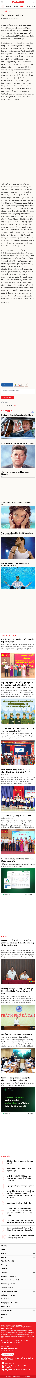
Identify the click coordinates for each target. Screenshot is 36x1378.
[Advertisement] (18, 324)
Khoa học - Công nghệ (8, 1276)
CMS (15, 1376)
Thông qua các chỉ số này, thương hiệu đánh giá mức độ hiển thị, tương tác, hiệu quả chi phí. (18, 865)
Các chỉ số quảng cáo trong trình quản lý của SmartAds (17, 860)
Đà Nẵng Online (9, 1363)
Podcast (4, 1314)
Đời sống (4, 1265)
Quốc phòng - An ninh (8, 1284)
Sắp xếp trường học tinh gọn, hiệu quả (20, 1186)
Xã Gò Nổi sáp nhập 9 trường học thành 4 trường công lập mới (21, 1236)
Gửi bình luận (7, 397)
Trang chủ (4, 11)
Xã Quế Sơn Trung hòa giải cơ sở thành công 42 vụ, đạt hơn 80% (17, 729)
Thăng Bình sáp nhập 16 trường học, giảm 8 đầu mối (16, 816)
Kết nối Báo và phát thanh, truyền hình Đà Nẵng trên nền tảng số (17, 1359)
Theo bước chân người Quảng (11, 1280)
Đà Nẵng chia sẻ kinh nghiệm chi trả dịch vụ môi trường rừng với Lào (16, 1035)
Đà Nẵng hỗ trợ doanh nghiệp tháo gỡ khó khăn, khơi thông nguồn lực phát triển (17, 991)
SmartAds (7, 894)
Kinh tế (28, 6)
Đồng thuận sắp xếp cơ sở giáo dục (19, 1203)
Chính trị (15, 6)
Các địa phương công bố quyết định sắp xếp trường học (17, 640)
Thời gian (8, 405)
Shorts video (5, 1318)
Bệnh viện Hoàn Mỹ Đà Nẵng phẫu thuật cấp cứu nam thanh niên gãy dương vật (19, 1178)
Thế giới (4, 1272)
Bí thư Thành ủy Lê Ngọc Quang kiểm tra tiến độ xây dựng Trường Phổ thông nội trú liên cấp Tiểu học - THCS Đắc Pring (21, 1194)
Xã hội (22, 6)
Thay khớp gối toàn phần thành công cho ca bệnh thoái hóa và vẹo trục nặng (20, 1221)
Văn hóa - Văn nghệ (7, 1261)
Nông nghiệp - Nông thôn (9, 1303)
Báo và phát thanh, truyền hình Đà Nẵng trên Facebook (17, 1366)
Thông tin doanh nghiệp (9, 1291)
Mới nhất (8, 6)
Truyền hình (5, 1299)
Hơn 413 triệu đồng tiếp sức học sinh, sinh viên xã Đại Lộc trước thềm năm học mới (16, 772)
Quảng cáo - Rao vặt (8, 1295)
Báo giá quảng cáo (8, 1354)
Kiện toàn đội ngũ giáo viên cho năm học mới (20, 1162)
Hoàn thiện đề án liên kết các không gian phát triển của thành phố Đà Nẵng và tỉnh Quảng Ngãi (17, 942)
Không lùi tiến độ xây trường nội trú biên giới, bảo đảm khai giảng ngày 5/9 (20, 1229)
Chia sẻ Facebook (8, 385)
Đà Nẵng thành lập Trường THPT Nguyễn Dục (19, 1169)
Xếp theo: (3, 405)
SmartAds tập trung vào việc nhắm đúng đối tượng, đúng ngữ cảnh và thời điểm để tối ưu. (17, 1084)
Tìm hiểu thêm (28, 894)
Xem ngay (30, 1113)
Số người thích (15, 405)
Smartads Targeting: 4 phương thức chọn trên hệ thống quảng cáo (16, 1079)
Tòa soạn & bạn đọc (7, 1287)
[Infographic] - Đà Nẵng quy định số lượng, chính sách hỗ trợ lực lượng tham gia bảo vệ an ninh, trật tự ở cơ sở (17, 685)
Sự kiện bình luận (6, 1310)
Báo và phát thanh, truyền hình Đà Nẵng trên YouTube (17, 1370)
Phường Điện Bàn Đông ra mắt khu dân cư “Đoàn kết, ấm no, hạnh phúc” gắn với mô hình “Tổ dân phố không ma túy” (20, 1211)
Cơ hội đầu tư (5, 1306)
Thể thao (4, 1268)
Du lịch (3, 1257)
